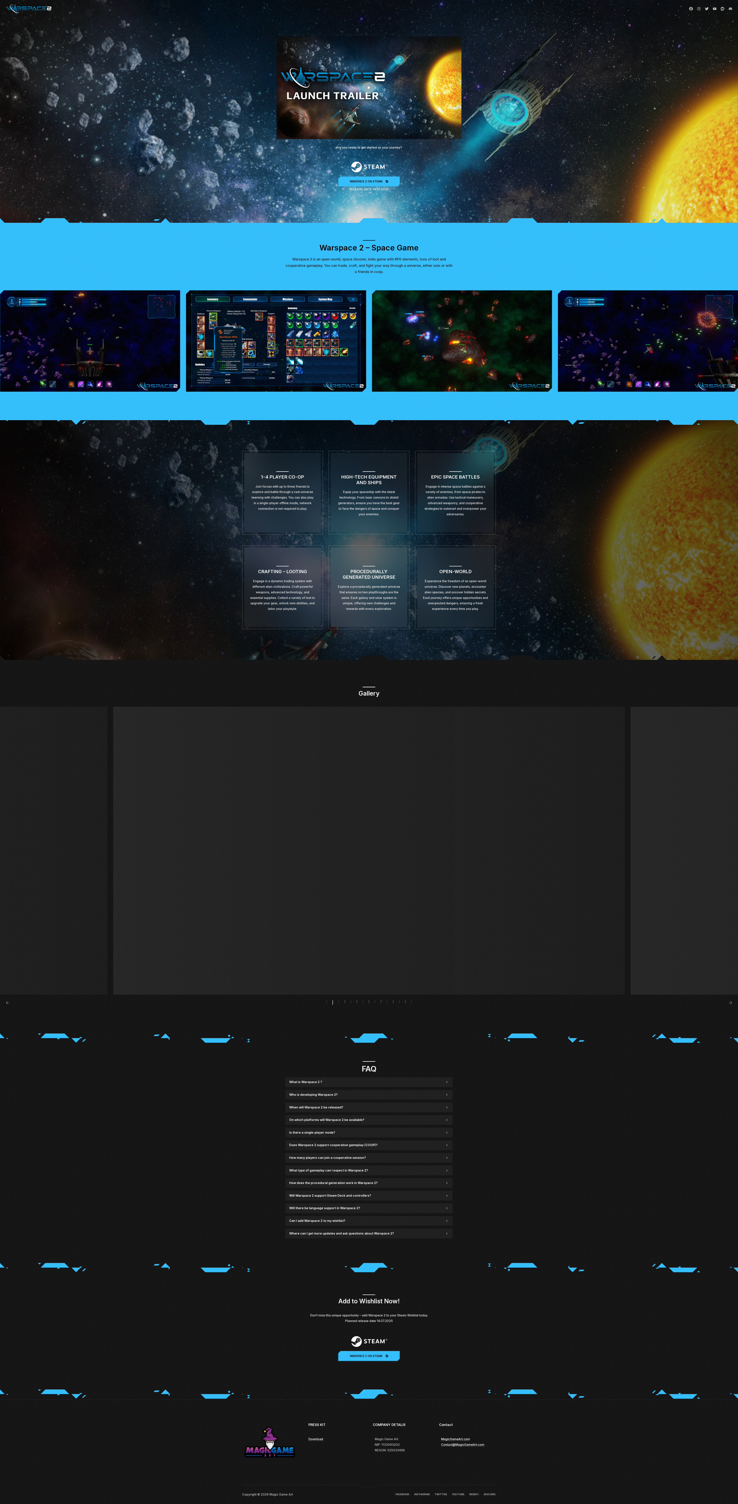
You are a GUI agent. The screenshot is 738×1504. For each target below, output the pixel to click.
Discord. (730, 9)
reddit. (722, 9)
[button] (4, 341)
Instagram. (699, 9)
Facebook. (691, 9)
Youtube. (714, 9)
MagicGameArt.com (455, 1439)
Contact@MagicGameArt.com (462, 1445)
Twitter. (707, 9)
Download (315, 1439)
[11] (369, 851)
